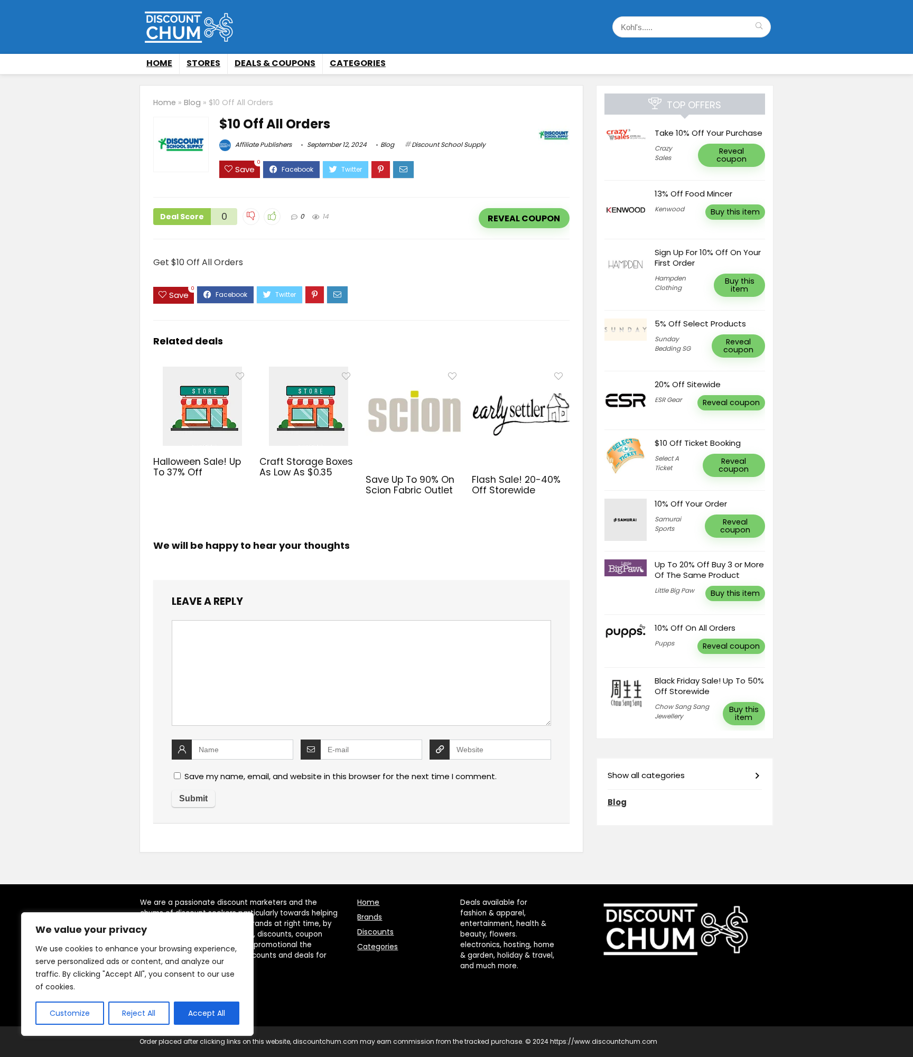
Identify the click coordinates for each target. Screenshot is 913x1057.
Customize (70, 1013)
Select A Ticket (667, 463)
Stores (203, 63)
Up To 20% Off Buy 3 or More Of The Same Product (709, 570)
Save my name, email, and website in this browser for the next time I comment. (340, 776)
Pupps (664, 643)
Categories (358, 63)
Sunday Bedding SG (673, 343)
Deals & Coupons (275, 63)
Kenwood (669, 208)
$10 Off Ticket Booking (698, 442)
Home (159, 63)
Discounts (375, 932)
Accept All (206, 1013)
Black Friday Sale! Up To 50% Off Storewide (709, 686)
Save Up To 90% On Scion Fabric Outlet (410, 485)
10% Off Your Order (691, 503)
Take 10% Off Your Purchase (708, 132)
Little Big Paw (674, 590)
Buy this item (735, 212)
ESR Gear (668, 399)
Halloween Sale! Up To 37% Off (197, 467)
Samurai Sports (668, 524)
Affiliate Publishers (263, 144)
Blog (192, 102)
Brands (369, 917)
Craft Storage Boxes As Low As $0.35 (306, 467)
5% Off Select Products (700, 323)
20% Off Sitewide (688, 384)
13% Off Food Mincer (693, 193)
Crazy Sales (663, 153)
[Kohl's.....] (759, 27)
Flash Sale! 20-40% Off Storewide (516, 485)
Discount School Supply (449, 144)
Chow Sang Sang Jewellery (682, 711)
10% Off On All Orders (695, 627)
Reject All (138, 1013)
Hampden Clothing (670, 283)
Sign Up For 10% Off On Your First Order (708, 257)
